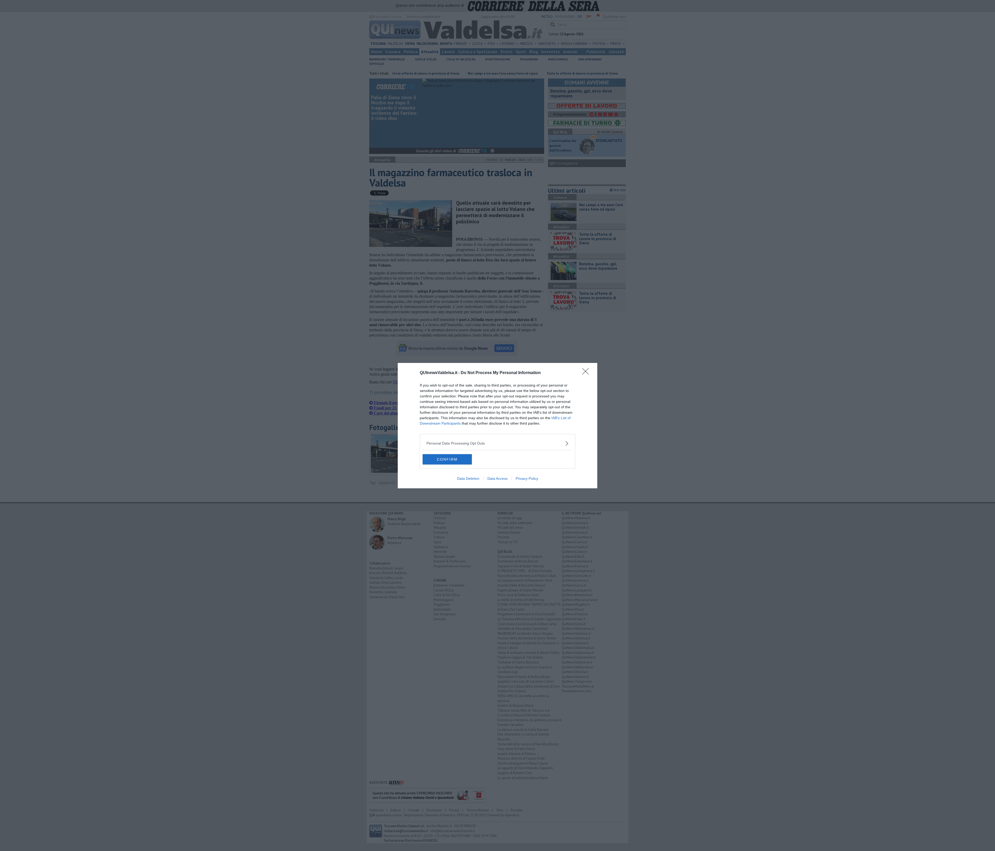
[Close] (587, 373)
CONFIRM (447, 459)
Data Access (497, 478)
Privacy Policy (527, 478)
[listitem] (497, 443)
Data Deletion (468, 478)
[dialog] (497, 425)
